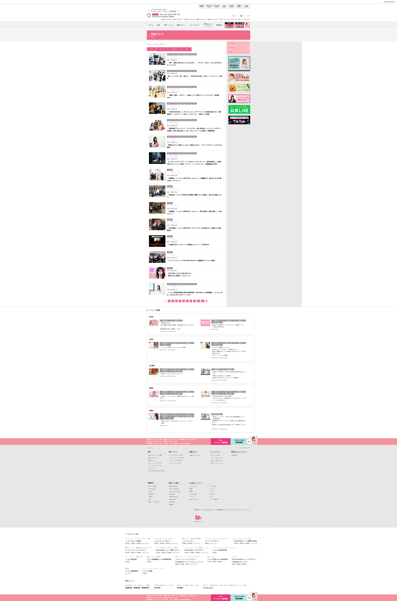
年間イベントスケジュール (217, 463)
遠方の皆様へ (224, 6)
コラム (186, 49)
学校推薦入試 (151, 494)
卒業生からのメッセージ (239, 452)
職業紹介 (191, 491)
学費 (149, 499)
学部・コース (173, 452)
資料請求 (240, 441)
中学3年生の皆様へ (231, 6)
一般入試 (150, 496)
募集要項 (151, 483)
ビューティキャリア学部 (175, 463)
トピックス (212, 489)
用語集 (191, 489)
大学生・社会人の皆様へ (216, 6)
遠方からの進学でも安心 (216, 460)
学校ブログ (175, 49)
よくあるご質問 (246, 15)
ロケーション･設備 (215, 455)
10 (198, 301)
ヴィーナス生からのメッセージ (218, 457)
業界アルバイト (152, 460)
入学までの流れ (152, 488)
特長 (149, 452)
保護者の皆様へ (239, 6)
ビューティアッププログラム (155, 463)
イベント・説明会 (221, 441)
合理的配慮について (222, 509)
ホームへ (150, 448)
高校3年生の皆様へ (202, 6)
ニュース (162, 49)
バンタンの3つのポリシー (208, 509)
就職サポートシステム (195, 455)
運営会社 (196, 509)
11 (202, 301)
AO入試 (150, 491)
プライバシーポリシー (235, 509)
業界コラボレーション (153, 457)
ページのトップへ (245, 448)
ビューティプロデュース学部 (176, 455)
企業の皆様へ (246, 6)
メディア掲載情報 (214, 499)
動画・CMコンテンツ (194, 499)
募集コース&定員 (152, 486)
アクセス (237, 15)
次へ (206, 301)
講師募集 (171, 504)
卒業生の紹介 (234, 455)
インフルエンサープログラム (155, 465)
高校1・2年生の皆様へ (209, 6)
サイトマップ (246, 509)
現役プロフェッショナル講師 (155, 455)
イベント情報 (213, 486)
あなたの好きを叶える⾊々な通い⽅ (156, 470)
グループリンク (193, 486)
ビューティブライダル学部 (175, 460)
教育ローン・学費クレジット (155, 501)
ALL (152, 49)
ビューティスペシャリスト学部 (176, 457)
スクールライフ (152, 468)
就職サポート (193, 452)
